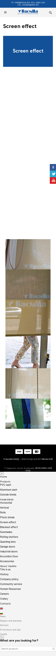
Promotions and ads (10, 629)
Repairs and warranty (10, 621)
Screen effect (8, 522)
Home (3, 476)
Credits (3, 634)
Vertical (4, 507)
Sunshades (6, 532)
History (4, 574)
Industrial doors (9, 551)
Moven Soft (47, 459)
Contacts (5, 603)
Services (4, 625)
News (3, 616)
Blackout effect (9, 527)
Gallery (4, 598)
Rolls (3, 512)
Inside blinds (7, 499)
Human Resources (10, 588)
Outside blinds (8, 494)
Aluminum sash (8, 489)
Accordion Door (9, 556)
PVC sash (5, 484)
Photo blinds (7, 517)
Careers (4, 593)
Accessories (7, 561)
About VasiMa (8, 566)
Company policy (9, 579)
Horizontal (6, 502)
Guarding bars (8, 541)
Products (5, 481)
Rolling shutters (9, 536)
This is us (5, 569)
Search (53, 649)
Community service (11, 584)
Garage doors (7, 546)
